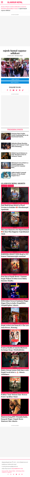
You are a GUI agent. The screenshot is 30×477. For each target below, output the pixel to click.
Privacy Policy (12, 471)
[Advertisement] (15, 31)
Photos (8, 6)
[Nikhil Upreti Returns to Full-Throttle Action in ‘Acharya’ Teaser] (6, 155)
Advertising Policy (20, 471)
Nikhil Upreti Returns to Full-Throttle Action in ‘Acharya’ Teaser (19, 154)
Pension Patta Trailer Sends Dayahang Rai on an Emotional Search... (19, 135)
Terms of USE (5, 471)
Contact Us (4, 472)
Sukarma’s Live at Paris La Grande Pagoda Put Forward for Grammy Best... (19, 165)
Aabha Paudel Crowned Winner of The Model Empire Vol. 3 (18, 174)
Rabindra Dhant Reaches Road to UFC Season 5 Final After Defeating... (20, 145)
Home (2, 6)
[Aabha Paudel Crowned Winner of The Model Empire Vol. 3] (6, 175)
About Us (9, 472)
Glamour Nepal (19, 55)
